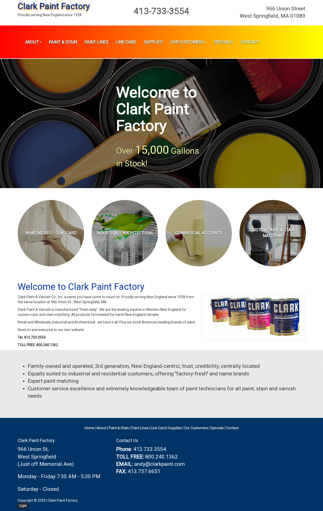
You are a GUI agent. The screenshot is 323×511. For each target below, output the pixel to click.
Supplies (153, 41)
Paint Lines (96, 41)
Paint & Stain (63, 41)
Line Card (126, 41)
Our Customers (187, 41)
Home (89, 428)
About (32, 41)
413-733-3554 (161, 11)
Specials (223, 41)
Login (23, 505)
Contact (249, 41)
